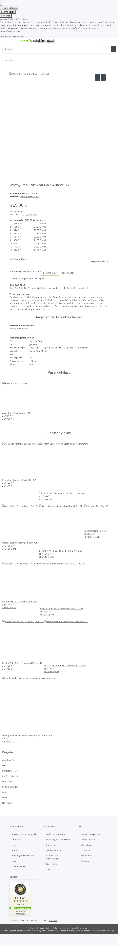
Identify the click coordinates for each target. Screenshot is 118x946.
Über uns (16, 839)
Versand (33, 214)
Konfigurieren (7, 11)
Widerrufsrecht (53, 850)
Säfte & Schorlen (10, 786)
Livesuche (85, 850)
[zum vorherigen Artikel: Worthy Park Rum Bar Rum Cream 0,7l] (14, 61)
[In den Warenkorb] (11, 70)
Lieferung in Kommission (58, 839)
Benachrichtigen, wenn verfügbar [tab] (28, 278)
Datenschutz (19, 36)
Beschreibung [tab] (50, 272)
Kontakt (15, 850)
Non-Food (7, 803)
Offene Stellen (19, 866)
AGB (48, 869)
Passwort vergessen (90, 834)
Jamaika (33, 344)
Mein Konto (86, 855)
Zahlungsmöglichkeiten (23, 855)
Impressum (5, 36)
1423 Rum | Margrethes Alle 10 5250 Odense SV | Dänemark (58, 347)
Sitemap (85, 861)
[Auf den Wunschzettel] (103, 77)
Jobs (14, 861)
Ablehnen (6, 15)
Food (4, 797)
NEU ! (5, 765)
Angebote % (8, 760)
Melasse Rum (35, 341)
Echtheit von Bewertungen (52, 857)
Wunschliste (87, 845)
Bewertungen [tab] (67, 272)
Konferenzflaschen (11, 776)
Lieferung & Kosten (55, 834)
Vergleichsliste (88, 839)
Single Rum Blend (38, 351)
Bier (4, 792)
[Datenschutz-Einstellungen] (1, 2)
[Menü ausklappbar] (13, 41)
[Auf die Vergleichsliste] (97, 77)
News (14, 845)
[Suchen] (113, 49)
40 (30, 357)
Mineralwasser (9, 770)
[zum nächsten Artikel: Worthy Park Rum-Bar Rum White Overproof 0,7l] (19, 61)
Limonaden (7, 781)
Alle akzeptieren (9, 8)
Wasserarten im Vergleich (24, 834)
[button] (90, 41)
